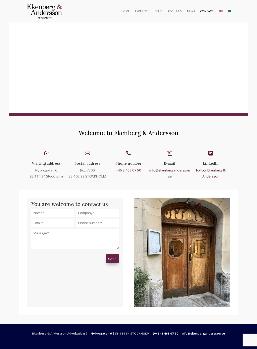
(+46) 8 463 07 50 (165, 333)
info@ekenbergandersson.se (203, 333)
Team (158, 11)
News (191, 11)
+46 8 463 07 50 (128, 170)
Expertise (142, 11)
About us (174, 11)
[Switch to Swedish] (229, 16)
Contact (207, 11)
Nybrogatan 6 (101, 333)
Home (125, 11)
